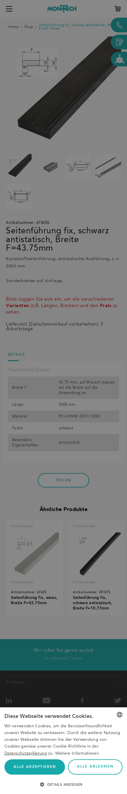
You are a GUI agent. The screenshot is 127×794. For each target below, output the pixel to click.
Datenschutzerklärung (25, 753)
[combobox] (120, 715)
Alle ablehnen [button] (95, 766)
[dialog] (63, 750)
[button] (63, 784)
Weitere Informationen (77, 753)
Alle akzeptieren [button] (35, 767)
